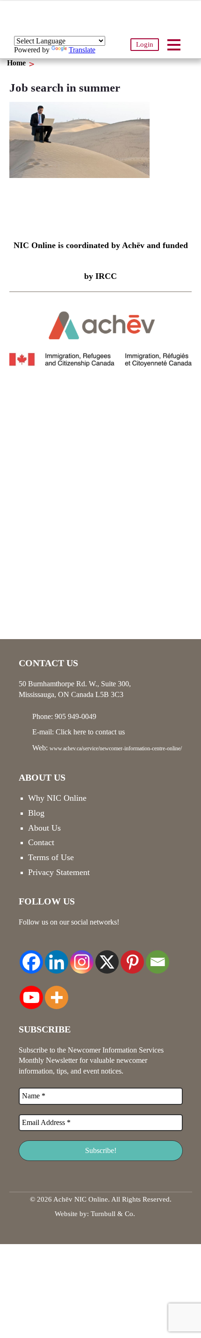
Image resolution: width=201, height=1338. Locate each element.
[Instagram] (81, 957)
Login (144, 44)
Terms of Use (51, 857)
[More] (56, 992)
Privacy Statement (59, 872)
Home (16, 63)
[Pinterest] (132, 957)
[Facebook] (31, 957)
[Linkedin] (56, 957)
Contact (41, 842)
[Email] (157, 957)
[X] (107, 957)
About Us (44, 828)
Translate (82, 50)
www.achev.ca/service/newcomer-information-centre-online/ (116, 748)
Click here (71, 732)
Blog (36, 813)
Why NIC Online (57, 798)
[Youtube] (31, 992)
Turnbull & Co (112, 1213)
